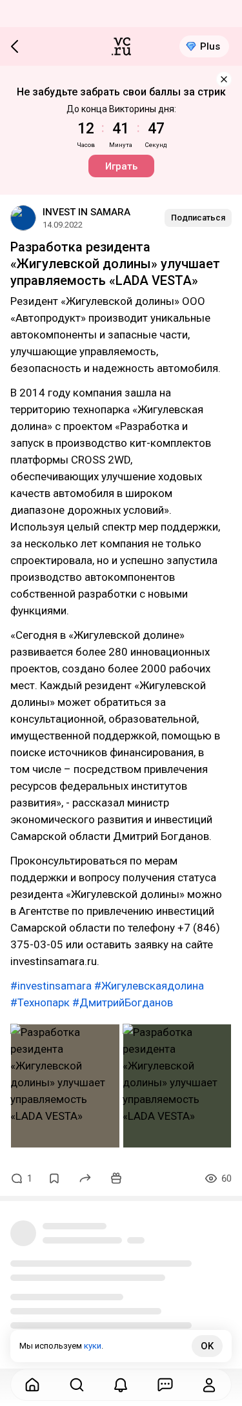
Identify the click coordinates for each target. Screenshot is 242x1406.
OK (207, 1346)
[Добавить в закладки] (54, 1178)
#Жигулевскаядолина (149, 985)
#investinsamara (51, 985)
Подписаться (198, 217)
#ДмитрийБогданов (122, 1002)
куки (92, 1346)
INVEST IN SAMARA (86, 212)
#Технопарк (40, 1002)
